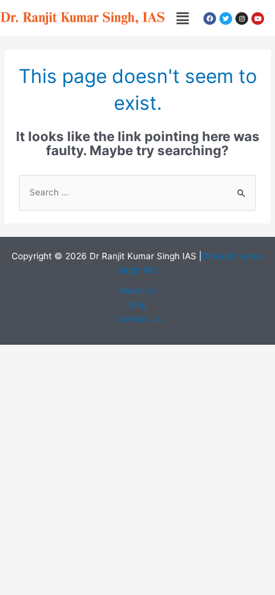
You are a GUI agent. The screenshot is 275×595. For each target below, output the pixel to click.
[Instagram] (241, 18)
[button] (182, 18)
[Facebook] (209, 18)
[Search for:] (137, 192)
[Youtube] (257, 18)
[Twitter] (225, 18)
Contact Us (137, 318)
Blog (137, 304)
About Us (138, 290)
